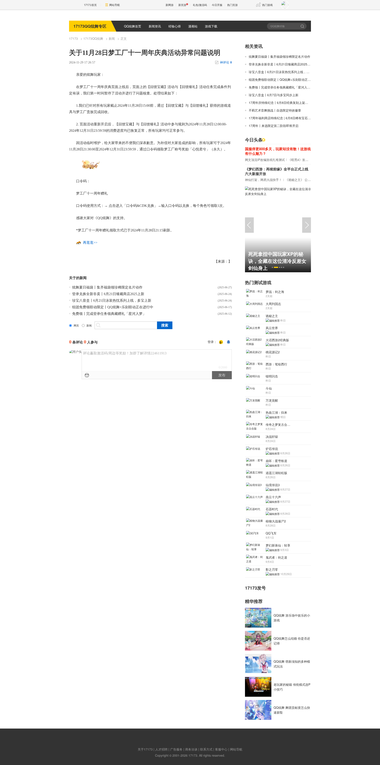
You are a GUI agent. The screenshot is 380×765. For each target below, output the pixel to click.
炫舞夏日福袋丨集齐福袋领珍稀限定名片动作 (107, 287)
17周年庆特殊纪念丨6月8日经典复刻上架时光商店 (283, 102)
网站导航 (114, 5)
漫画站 (192, 26)
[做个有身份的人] (221, 342)
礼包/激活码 (200, 5)
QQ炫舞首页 (132, 26)
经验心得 (174, 26)
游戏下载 (211, 26)
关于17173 (145, 749)
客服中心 (221, 749)
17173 (73, 38)
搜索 (303, 26)
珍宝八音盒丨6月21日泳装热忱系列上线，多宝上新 (111, 300)
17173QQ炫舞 (93, 38)
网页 (76, 325)
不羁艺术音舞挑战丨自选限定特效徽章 (275, 110)
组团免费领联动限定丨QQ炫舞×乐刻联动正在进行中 (112, 307)
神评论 (226, 62)
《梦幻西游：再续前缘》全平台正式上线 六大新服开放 (276, 171)
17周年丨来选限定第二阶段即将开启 (273, 125)
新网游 (170, 5)
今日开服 (217, 5)
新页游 (182, 5)
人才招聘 (161, 749)
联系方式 (206, 749)
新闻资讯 (155, 26)
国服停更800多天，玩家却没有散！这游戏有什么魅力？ (278, 151)
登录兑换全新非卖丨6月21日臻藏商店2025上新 (108, 294)
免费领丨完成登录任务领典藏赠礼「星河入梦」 (109, 314)
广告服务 (176, 749)
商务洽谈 (191, 749)
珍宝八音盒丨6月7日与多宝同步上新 (273, 95)
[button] (272, 267)
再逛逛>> (90, 242)
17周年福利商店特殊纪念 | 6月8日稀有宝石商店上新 (284, 118)
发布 (221, 375)
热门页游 (232, 5)
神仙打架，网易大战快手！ (263, 179)
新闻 (112, 38)
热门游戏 (267, 5)
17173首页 (90, 5)
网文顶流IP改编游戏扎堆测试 (265, 159)
